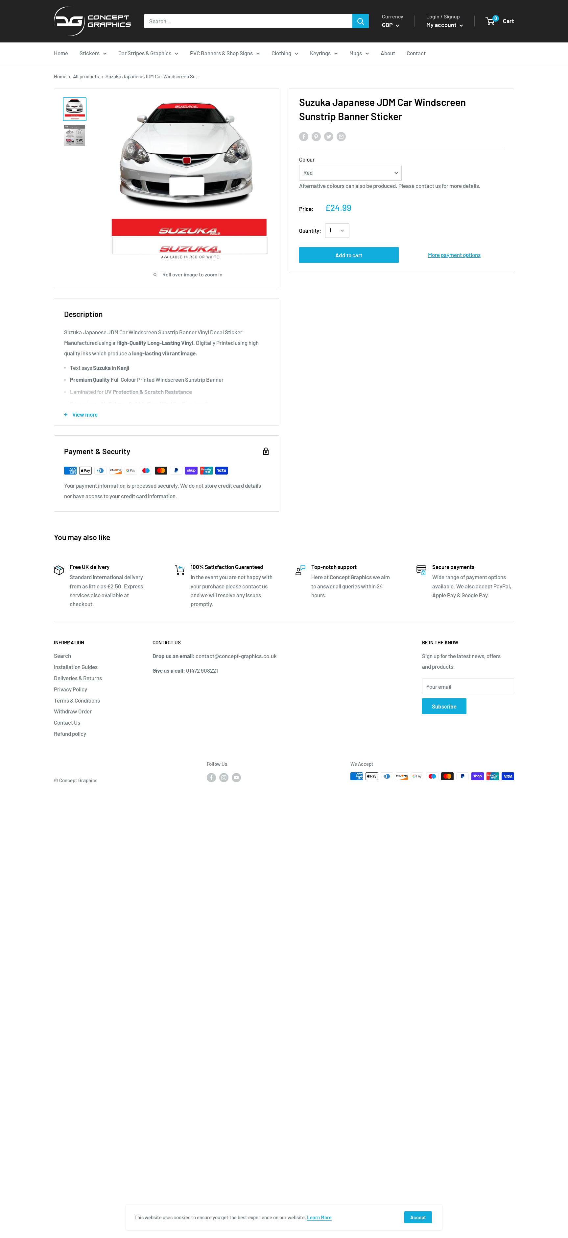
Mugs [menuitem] (355, 53)
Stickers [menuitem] (90, 53)
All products (86, 76)
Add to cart (348, 255)
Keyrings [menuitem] (320, 53)
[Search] (360, 21)
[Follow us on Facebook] (211, 777)
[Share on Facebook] (303, 136)
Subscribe (444, 706)
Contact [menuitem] (416, 53)
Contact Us (67, 722)
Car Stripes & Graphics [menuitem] (144, 53)
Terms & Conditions (77, 700)
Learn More (319, 1217)
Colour (307, 159)
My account (442, 24)
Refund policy (70, 733)
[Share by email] (341, 136)
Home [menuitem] (61, 53)
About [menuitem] (388, 53)
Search (62, 655)
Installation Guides (76, 666)
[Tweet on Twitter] (328, 136)
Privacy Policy (70, 689)
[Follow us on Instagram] (223, 777)
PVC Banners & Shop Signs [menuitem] (221, 53)
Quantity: (310, 230)
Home (60, 76)
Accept (418, 1217)
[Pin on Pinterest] (316, 136)
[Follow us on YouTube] (236, 777)
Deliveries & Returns (78, 678)
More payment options (454, 254)
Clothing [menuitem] (281, 53)
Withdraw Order (73, 711)
